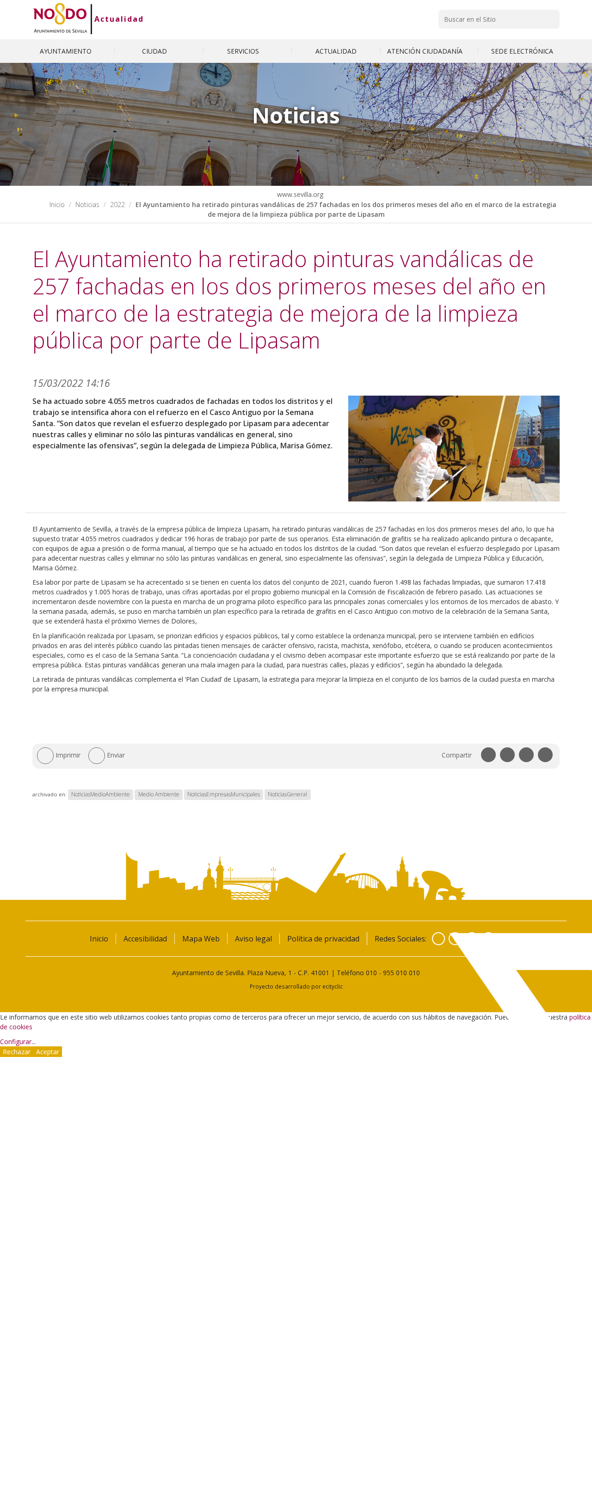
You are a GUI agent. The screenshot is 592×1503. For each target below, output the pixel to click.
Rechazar (17, 1051)
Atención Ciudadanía (425, 51)
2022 (117, 204)
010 (371, 972)
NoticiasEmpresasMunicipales (223, 794)
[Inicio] (60, 18)
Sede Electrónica (522, 51)
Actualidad (119, 19)
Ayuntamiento (66, 51)
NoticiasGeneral (287, 794)
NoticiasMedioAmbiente (100, 794)
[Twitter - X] (455, 938)
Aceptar (47, 1051)
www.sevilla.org (299, 194)
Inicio (57, 204)
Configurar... (18, 1041)
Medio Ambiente (158, 794)
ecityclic (332, 986)
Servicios (244, 51)
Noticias (87, 204)
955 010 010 (401, 972)
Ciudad (155, 51)
